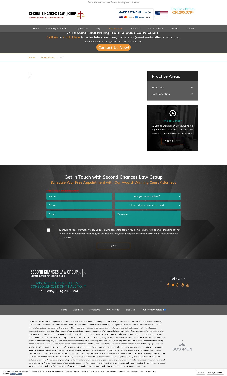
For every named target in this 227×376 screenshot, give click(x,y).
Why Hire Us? (81, 28)
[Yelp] (182, 285)
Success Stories (155, 28)
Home (35, 28)
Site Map (130, 309)
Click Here (71, 37)
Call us (52, 37)
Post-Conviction (161, 94)
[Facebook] (168, 285)
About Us (78, 309)
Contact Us (135, 28)
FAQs (98, 28)
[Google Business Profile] (177, 285)
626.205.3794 (183, 12)
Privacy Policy (113, 309)
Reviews (175, 28)
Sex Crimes (158, 87)
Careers (190, 28)
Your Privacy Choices (151, 309)
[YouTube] (187, 285)
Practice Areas (115, 28)
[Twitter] (173, 285)
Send (113, 246)
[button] (192, 87)
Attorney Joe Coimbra (56, 28)
